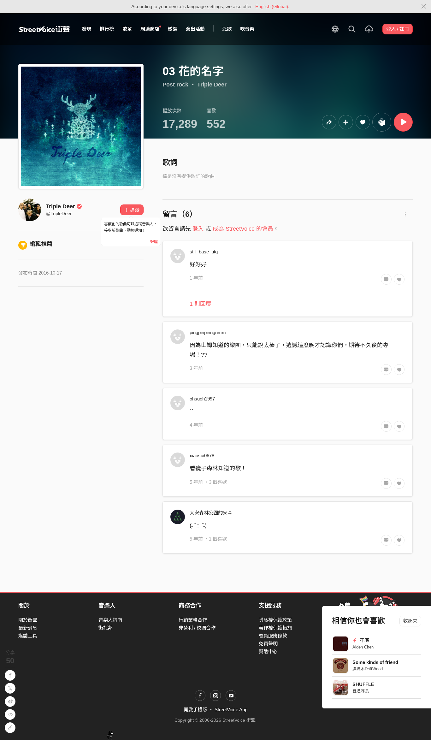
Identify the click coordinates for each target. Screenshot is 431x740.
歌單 (127, 29)
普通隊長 (360, 691)
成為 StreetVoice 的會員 (243, 229)
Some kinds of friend (375, 662)
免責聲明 (268, 643)
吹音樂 (247, 29)
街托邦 (105, 627)
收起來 (410, 621)
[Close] (424, 6)
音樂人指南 (110, 620)
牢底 (363, 640)
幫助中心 (268, 651)
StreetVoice (44, 29)
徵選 (172, 29)
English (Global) (271, 6)
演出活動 (195, 29)
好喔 (154, 242)
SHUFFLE (363, 684)
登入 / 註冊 (397, 29)
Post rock (175, 84)
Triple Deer (212, 84)
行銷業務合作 (193, 620)
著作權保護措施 (275, 627)
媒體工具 (27, 635)
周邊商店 (149, 29)
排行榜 (107, 29)
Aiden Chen (363, 647)
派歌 (227, 29)
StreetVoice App (231, 709)
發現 (86, 29)
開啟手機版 (195, 709)
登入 (198, 229)
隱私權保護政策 (275, 620)
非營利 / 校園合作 (197, 627)
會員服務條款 (273, 635)
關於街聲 (27, 620)
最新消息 (27, 627)
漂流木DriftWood (367, 668)
